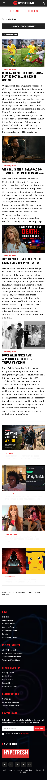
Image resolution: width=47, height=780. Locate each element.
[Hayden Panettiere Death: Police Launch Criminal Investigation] (23, 239)
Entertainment (15, 11)
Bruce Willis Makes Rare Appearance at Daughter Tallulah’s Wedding (17, 358)
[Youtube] (29, 764)
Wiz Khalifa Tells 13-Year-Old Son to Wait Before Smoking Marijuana (23, 171)
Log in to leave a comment (23, 26)
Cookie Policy (7, 770)
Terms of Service (29, 770)
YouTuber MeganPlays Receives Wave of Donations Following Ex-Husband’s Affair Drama (21, 539)
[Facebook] (4, 764)
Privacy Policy (25, 733)
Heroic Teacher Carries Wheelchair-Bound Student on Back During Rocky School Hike (22, 457)
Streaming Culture (11, 494)
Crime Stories (9, 577)
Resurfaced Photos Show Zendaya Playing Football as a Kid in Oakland (22, 76)
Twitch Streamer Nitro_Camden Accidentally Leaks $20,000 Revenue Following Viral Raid (23, 497)
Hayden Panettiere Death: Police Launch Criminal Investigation (21, 261)
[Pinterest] (17, 764)
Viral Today (8, 453)
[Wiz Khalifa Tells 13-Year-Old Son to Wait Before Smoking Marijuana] (23, 149)
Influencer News (10, 534)
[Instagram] (10, 764)
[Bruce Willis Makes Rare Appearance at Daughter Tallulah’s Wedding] (23, 335)
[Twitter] (23, 764)
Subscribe (39, 728)
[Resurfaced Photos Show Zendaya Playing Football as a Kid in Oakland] (23, 53)
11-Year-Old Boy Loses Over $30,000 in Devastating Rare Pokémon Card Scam (20, 580)
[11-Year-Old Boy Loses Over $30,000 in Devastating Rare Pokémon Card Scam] (23, 561)
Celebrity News (31, 11)
